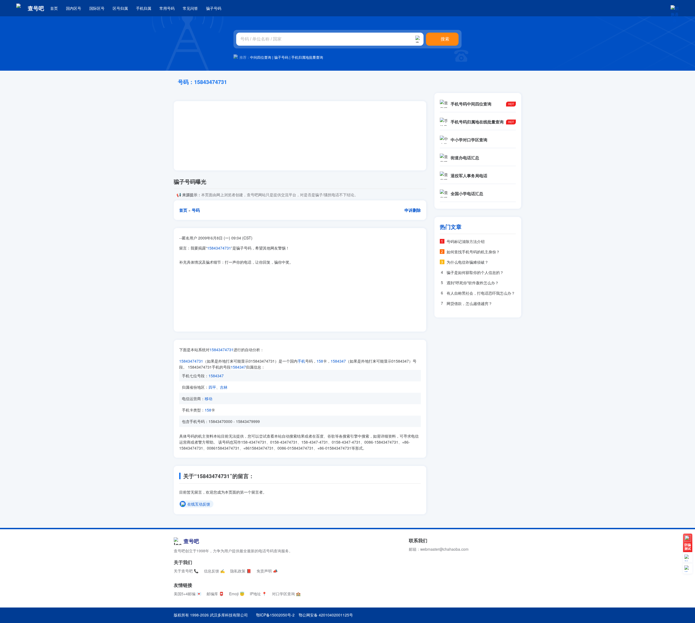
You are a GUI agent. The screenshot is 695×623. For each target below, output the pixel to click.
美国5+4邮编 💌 (187, 593)
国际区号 (97, 8)
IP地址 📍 (258, 593)
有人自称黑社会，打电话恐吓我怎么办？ (481, 293)
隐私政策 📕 (240, 571)
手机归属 (143, 8)
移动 (208, 398)
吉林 (224, 387)
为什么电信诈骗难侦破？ (467, 262)
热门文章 (451, 226)
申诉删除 (413, 210)
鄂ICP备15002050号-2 (275, 615)
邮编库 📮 (215, 593)
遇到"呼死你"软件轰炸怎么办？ (473, 282)
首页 (54, 8)
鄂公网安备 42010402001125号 (326, 615)
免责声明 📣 (267, 571)
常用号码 (167, 8)
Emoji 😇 (236, 593)
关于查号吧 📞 (186, 571)
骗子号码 (213, 8)
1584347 (338, 361)
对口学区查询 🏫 (286, 593)
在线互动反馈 (198, 504)
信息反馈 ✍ (214, 571)
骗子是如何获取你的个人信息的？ (475, 272)
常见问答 (190, 8)
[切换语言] (675, 8)
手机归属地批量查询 (307, 57)
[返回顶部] (687, 568)
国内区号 (73, 8)
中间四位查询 (260, 57)
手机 (301, 361)
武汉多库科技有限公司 (229, 615)
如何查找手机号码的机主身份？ (473, 251)
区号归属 (120, 8)
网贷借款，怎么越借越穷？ (469, 303)
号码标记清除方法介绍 (466, 241)
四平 (212, 387)
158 (320, 361)
